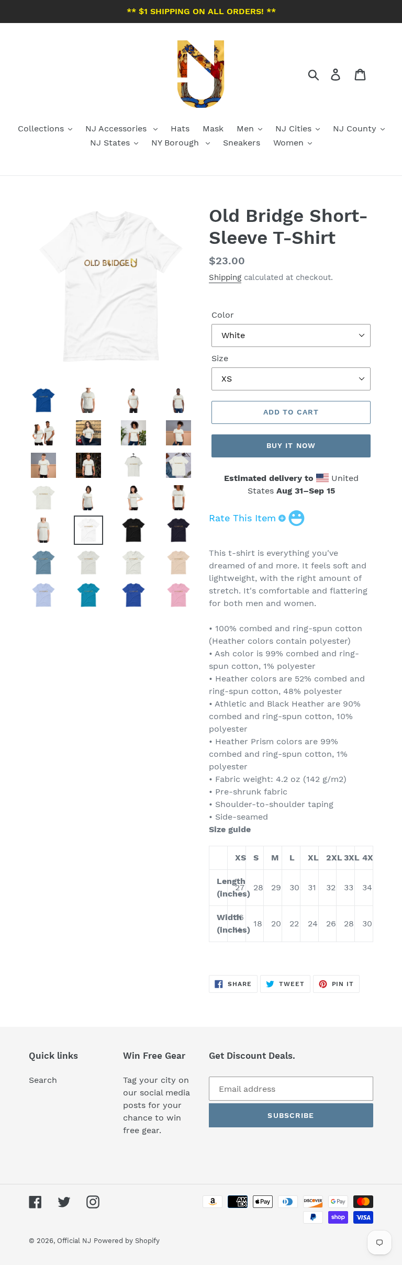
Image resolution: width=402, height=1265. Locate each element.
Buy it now (291, 445)
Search (43, 1080)
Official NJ (74, 1241)
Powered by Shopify (127, 1241)
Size (219, 358)
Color (222, 315)
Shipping (225, 277)
